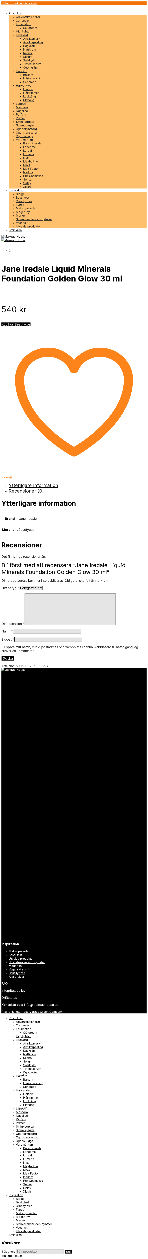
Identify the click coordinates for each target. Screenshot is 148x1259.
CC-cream (30, 28)
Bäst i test (22, 197)
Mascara (22, 107)
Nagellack (22, 111)
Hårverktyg (23, 85)
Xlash (27, 186)
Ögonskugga (24, 136)
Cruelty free (24, 201)
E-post (7, 639)
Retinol (27, 53)
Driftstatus (9, 998)
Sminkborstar (25, 121)
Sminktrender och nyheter (34, 219)
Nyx (26, 158)
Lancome (29, 147)
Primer (20, 118)
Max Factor (31, 168)
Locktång (29, 96)
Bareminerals (32, 143)
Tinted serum (32, 64)
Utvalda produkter (28, 226)
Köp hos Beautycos (16, 324)
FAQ (4, 983)
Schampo (29, 82)
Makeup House (12, 1256)
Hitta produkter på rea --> (19, 3)
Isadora (28, 172)
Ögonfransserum (27, 132)
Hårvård (21, 71)
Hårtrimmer (31, 93)
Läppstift (21, 103)
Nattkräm (29, 49)
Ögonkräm (30, 67)
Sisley (27, 183)
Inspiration (16, 190)
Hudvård (22, 35)
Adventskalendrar (28, 17)
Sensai (27, 179)
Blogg (20, 194)
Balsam (28, 75)
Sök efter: (8, 1251)
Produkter (16, 13)
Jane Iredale (27, 519)
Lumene (28, 154)
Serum (27, 56)
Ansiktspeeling (33, 42)
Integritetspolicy (13, 991)
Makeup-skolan (26, 208)
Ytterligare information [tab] (33, 485)
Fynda (20, 205)
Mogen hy (23, 212)
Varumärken (24, 140)
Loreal (27, 150)
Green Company (51, 1011)
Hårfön (28, 89)
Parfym (21, 114)
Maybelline (30, 161)
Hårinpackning (33, 78)
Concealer (23, 20)
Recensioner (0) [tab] (26, 491)
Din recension (13, 624)
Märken (21, 215)
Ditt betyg (10, 588)
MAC (26, 165)
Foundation (23, 24)
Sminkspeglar (25, 125)
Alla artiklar (16, 976)
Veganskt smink (19, 969)
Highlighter (23, 31)
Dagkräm (29, 46)
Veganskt (22, 223)
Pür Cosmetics (33, 176)
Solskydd (29, 60)
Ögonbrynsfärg (26, 129)
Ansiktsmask (31, 38)
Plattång (28, 100)
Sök (68, 1251)
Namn (7, 631)
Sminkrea (15, 230)
